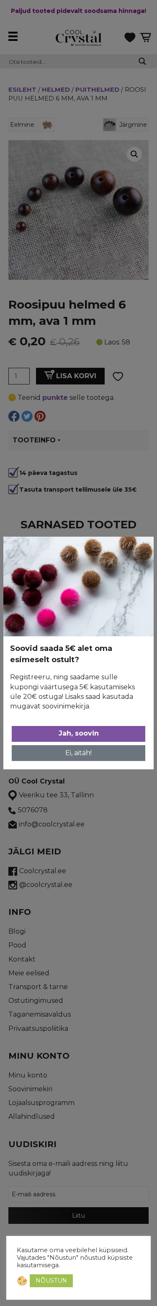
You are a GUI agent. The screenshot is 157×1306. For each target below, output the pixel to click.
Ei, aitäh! (78, 753)
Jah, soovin (79, 733)
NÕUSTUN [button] (51, 1280)
